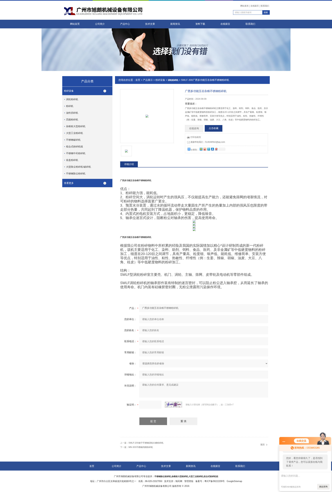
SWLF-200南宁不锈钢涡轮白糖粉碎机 (145, 443)
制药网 (179, 481)
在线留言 (255, 6)
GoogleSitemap (234, 481)
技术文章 (150, 24)
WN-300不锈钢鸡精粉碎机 (140, 447)
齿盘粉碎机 (72, 160)
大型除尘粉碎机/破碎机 (78, 166)
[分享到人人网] (212, 149)
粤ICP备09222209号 (214, 481)
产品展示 (148, 80)
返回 (262, 444)
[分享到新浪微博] (205, 149)
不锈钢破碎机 (73, 139)
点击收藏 (213, 128)
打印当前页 (196, 137)
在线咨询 (194, 128)
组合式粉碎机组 (74, 146)
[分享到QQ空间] (201, 149)
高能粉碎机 (72, 119)
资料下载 (200, 24)
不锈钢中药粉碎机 (75, 153)
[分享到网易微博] (216, 149)
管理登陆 (188, 481)
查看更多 (69, 183)
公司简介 (100, 24)
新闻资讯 (175, 24)
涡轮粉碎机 (72, 99)
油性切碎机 (72, 112)
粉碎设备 (69, 90)
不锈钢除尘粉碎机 (75, 173)
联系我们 (265, 6)
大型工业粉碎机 (74, 133)
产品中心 (125, 24)
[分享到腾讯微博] (208, 149)
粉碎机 (69, 106)
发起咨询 (323, 486)
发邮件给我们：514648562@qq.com (208, 142)
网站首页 (244, 6)
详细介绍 (129, 164)
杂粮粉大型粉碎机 (75, 126)
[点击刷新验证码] (173, 405)
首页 (137, 80)
